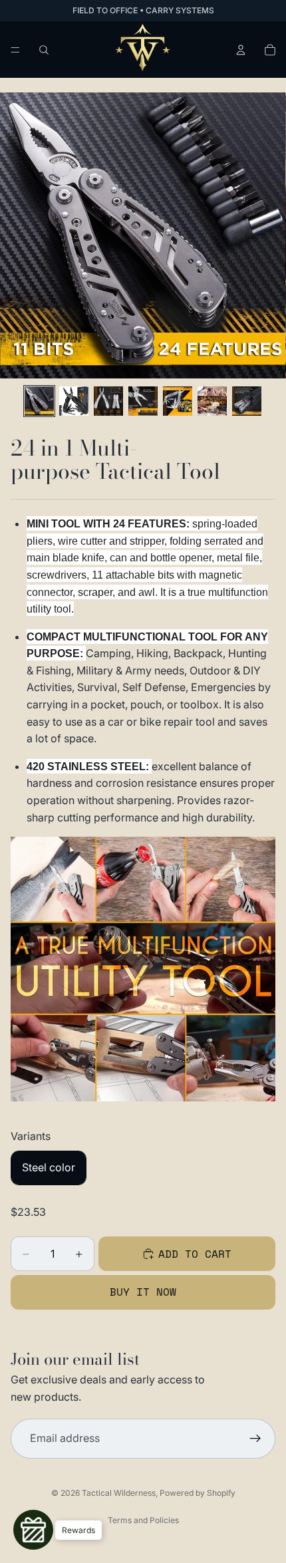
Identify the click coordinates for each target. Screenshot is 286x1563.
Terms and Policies (143, 1520)
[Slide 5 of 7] (177, 401)
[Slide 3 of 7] (108, 401)
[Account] (240, 50)
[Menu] (15, 50)
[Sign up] (255, 1439)
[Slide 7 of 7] (246, 401)
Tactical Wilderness (119, 1493)
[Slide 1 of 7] (39, 401)
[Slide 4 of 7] (143, 401)
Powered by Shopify (197, 1493)
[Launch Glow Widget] (33, 1530)
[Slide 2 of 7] (73, 401)
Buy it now (143, 1292)
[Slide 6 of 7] (212, 401)
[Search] (44, 50)
